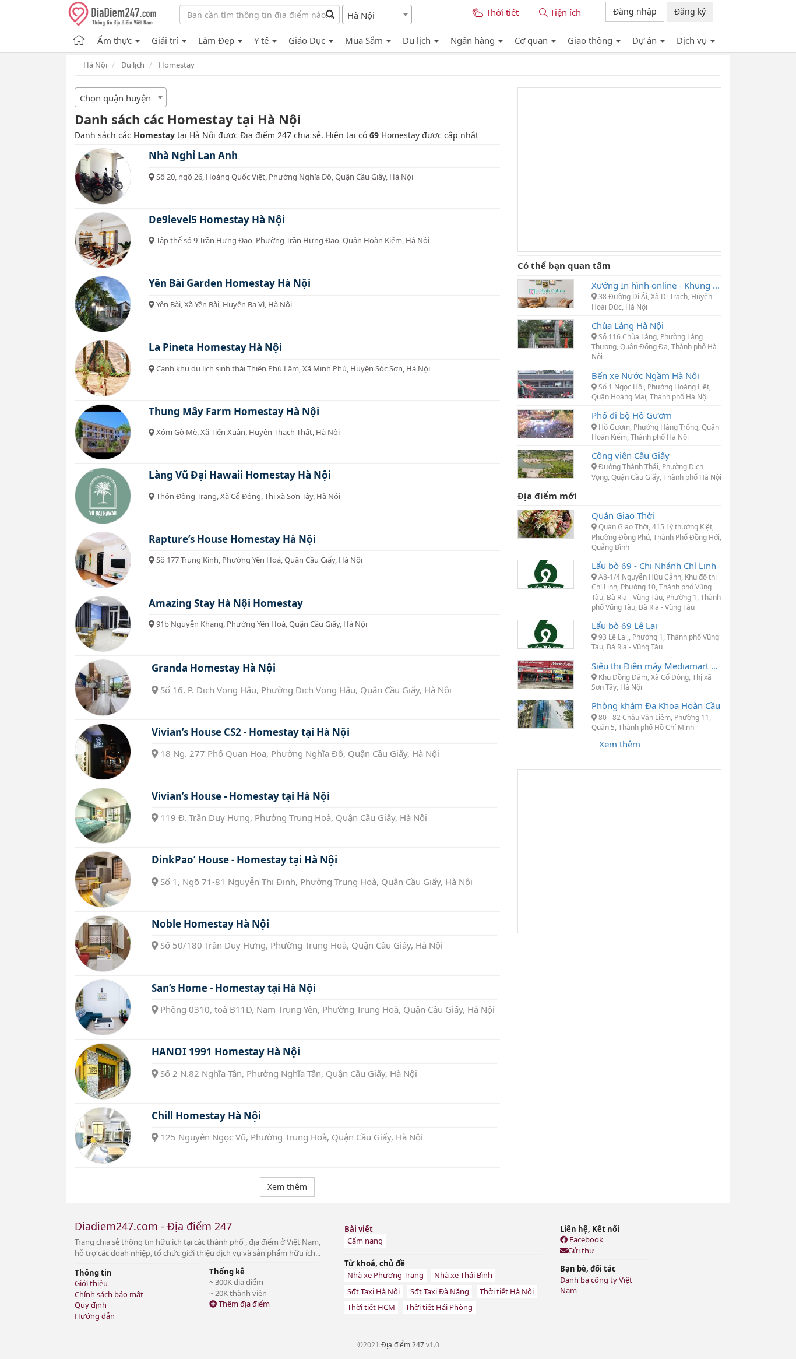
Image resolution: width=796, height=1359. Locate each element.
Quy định (91, 1305)
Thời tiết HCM (371, 1307)
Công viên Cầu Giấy (630, 455)
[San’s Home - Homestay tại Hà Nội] (103, 1007)
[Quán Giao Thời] (545, 523)
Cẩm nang (365, 1240)
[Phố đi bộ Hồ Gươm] (545, 423)
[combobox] (377, 14)
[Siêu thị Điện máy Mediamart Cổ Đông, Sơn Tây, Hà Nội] (545, 673)
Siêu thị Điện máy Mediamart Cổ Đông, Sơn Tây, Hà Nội (656, 666)
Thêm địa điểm (243, 1303)
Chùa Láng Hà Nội (627, 325)
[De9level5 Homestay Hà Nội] (103, 240)
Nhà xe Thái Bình (463, 1275)
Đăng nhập (635, 11)
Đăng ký (690, 11)
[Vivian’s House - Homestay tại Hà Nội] (103, 816)
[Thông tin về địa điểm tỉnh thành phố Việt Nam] (78, 38)
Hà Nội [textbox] (361, 15)
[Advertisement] (619, 169)
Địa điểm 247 (402, 1345)
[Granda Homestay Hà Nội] (103, 687)
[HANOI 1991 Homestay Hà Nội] (103, 1071)
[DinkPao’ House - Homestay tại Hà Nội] (103, 879)
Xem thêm (619, 744)
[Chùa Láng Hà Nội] (545, 333)
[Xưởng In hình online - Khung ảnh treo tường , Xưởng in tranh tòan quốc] (545, 293)
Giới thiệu (91, 1283)
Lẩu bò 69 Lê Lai (624, 625)
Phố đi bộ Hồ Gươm (631, 415)
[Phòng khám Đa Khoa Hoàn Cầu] (545, 713)
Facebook (585, 1239)
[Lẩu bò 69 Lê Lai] (545, 633)
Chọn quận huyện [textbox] (115, 98)
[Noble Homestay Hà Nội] (103, 943)
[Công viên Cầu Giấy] (545, 463)
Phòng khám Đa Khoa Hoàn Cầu (655, 705)
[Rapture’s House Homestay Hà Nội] (103, 560)
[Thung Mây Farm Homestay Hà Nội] (103, 432)
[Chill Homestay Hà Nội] (103, 1135)
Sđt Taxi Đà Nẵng (439, 1291)
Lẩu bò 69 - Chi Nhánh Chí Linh (653, 565)
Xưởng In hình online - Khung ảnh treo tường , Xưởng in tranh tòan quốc (656, 285)
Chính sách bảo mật (109, 1294)
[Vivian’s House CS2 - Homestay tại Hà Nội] (103, 752)
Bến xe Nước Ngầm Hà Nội (645, 375)
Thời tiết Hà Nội (507, 1291)
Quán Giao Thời (622, 515)
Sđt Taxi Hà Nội (373, 1291)
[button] (118, 38)
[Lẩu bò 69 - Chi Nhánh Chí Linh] (545, 573)
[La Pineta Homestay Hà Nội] (103, 368)
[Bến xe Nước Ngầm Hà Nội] (545, 383)
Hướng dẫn (95, 1316)
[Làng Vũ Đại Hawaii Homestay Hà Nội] (103, 496)
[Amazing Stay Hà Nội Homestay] (103, 624)
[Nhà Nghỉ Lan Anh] (103, 176)
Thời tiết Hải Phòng (439, 1307)
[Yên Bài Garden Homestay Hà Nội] (103, 304)
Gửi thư (581, 1250)
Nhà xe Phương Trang (385, 1275)
